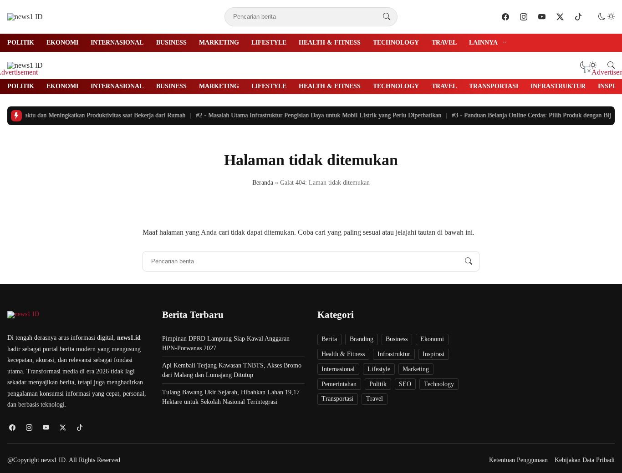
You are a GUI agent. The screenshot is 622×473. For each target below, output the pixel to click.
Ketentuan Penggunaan (518, 460)
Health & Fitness (330, 42)
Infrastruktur (558, 86)
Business (171, 42)
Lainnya (483, 42)
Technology (396, 42)
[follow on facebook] (505, 16)
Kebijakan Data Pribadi (585, 460)
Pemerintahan (339, 384)
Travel (444, 42)
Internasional (117, 42)
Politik (20, 42)
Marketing (219, 42)
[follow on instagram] (523, 16)
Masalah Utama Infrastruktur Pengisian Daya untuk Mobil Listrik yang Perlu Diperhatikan (315, 115)
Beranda (262, 182)
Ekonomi (62, 42)
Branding (361, 339)
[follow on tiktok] (578, 16)
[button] (606, 16)
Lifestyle (268, 42)
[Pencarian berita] (386, 16)
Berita (329, 339)
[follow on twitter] (560, 16)
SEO (405, 384)
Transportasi (493, 86)
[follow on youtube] (541, 16)
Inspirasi (433, 354)
